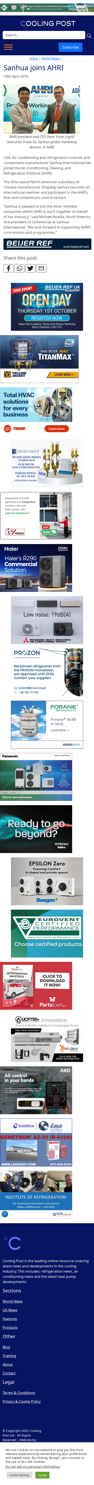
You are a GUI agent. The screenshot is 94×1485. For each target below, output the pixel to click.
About (8, 1364)
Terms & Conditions (19, 1392)
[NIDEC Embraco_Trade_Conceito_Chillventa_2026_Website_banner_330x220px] (36, 829)
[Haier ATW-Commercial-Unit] (36, 568)
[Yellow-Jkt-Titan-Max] (39, 359)
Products (10, 1327)
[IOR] (36, 1195)
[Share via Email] (41, 268)
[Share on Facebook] (8, 268)
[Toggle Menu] (8, 47)
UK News (10, 1310)
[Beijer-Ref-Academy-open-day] (47, 307)
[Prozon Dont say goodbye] (47, 672)
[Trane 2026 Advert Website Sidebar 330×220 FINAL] (36, 411)
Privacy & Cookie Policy (22, 1401)
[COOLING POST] (36, 1090)
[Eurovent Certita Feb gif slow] (47, 933)
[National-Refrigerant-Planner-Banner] (47, 7)
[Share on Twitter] (30, 268)
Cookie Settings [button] (19, 1475)
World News (50, 58)
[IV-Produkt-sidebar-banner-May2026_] (36, 516)
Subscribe (70, 47)
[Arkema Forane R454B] (47, 724)
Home (34, 58)
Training (9, 1355)
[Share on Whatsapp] (19, 268)
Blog (6, 1347)
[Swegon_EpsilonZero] (47, 881)
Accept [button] (42, 1475)
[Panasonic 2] (36, 777)
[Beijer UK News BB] (47, 243)
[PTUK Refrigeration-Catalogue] (36, 986)
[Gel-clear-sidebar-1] (47, 1038)
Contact (9, 1373)
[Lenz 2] (36, 1142)
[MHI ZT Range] (47, 620)
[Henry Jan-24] (47, 463)
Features (10, 1318)
